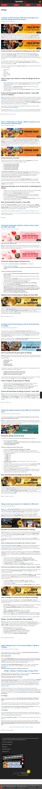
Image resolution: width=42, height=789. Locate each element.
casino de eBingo (11, 138)
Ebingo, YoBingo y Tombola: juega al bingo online (21, 671)
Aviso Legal (4, 746)
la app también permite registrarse (27, 692)
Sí (1, 787)
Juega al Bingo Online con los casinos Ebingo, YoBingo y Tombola (20, 646)
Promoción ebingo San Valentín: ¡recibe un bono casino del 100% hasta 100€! (20, 226)
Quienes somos (5, 751)
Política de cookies (34, 785)
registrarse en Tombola (21, 679)
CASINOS (16, 5)
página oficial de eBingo (13, 82)
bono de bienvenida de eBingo (11, 107)
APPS (39, 5)
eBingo (10, 62)
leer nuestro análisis (16, 313)
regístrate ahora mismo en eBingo (16, 213)
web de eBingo (11, 190)
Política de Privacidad (7, 744)
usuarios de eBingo (7, 34)
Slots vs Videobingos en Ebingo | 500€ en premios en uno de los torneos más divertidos (20, 122)
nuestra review (22, 616)
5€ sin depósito (8, 511)
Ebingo (2, 97)
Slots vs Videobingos (24, 141)
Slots (10, 402)
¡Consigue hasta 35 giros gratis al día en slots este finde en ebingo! (20, 325)
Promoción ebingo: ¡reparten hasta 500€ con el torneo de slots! (20, 411)
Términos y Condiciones (7, 742)
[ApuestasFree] (20, 1)
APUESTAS (4, 5)
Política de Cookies (6, 749)
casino (11, 114)
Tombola (17, 652)
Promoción (11, 316)
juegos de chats (10, 707)
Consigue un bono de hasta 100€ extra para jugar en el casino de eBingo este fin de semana (20, 18)
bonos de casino (6, 114)
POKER (28, 5)
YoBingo (12, 652)
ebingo (14, 114)
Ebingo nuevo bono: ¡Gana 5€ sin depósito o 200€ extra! (19, 504)
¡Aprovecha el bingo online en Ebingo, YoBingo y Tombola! (21, 727)
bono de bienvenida (7, 637)
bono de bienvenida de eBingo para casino (30, 210)
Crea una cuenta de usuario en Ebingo (19, 109)
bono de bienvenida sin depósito (9, 545)
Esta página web (4, 664)
